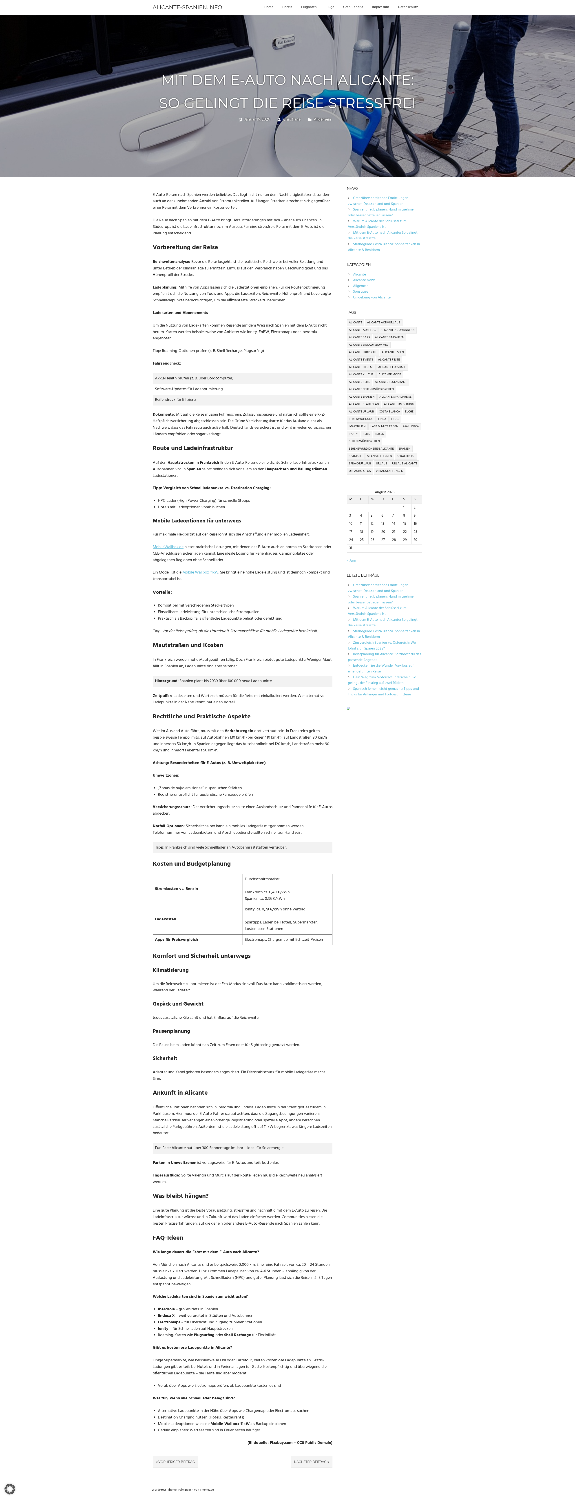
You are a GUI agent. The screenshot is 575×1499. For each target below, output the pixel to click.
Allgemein (322, 119)
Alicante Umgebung (399, 404)
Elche (409, 411)
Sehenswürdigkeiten (364, 441)
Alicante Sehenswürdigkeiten (371, 389)
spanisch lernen (379, 456)
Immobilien (357, 426)
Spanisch (355, 456)
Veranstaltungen (389, 471)
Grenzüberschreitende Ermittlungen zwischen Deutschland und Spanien (378, 201)
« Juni (351, 561)
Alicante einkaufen (389, 337)
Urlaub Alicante (404, 463)
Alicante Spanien (361, 396)
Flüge (330, 7)
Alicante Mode (389, 374)
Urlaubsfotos (360, 471)
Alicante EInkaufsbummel (368, 344)
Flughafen (309, 7)
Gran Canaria (353, 7)
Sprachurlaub (360, 463)
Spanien (404, 448)
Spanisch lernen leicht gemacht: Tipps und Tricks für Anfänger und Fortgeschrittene (383, 692)
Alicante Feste (389, 359)
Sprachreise (406, 456)
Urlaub (381, 463)
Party (353, 434)
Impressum (380, 7)
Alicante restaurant (391, 382)
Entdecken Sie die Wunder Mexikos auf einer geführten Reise (381, 668)
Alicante (359, 275)
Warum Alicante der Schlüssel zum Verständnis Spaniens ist (377, 224)
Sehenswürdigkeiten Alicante (371, 448)
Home (268, 7)
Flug (394, 419)
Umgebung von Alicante (372, 297)
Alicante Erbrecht (363, 352)
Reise (366, 434)
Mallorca (411, 426)
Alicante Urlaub (361, 411)
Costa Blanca (389, 411)
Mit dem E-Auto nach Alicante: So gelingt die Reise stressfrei (383, 236)
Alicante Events (361, 359)
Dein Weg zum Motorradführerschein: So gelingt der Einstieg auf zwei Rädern (382, 680)
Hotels (287, 7)
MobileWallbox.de (168, 547)
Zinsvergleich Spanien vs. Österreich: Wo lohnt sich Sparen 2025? (382, 646)
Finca (382, 419)
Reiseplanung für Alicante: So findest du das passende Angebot (384, 657)
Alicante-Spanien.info (187, 7)
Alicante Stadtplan (364, 404)
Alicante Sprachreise (395, 396)
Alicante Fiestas (361, 367)
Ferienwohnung (361, 419)
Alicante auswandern (397, 330)
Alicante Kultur (361, 374)
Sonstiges (360, 292)
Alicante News (364, 280)
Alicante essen (393, 352)
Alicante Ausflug (362, 330)
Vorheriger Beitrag (176, 1462)
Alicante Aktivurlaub (383, 322)
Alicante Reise (359, 382)
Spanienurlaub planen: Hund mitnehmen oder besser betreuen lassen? (382, 212)
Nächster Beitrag (310, 1462)
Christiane (292, 119)
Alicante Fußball (392, 367)
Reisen (379, 434)
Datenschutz (408, 7)
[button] (10, 1489)
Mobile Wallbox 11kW (200, 572)
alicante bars (359, 337)
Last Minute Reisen (384, 426)
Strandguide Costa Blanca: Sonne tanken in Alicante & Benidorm (384, 247)
